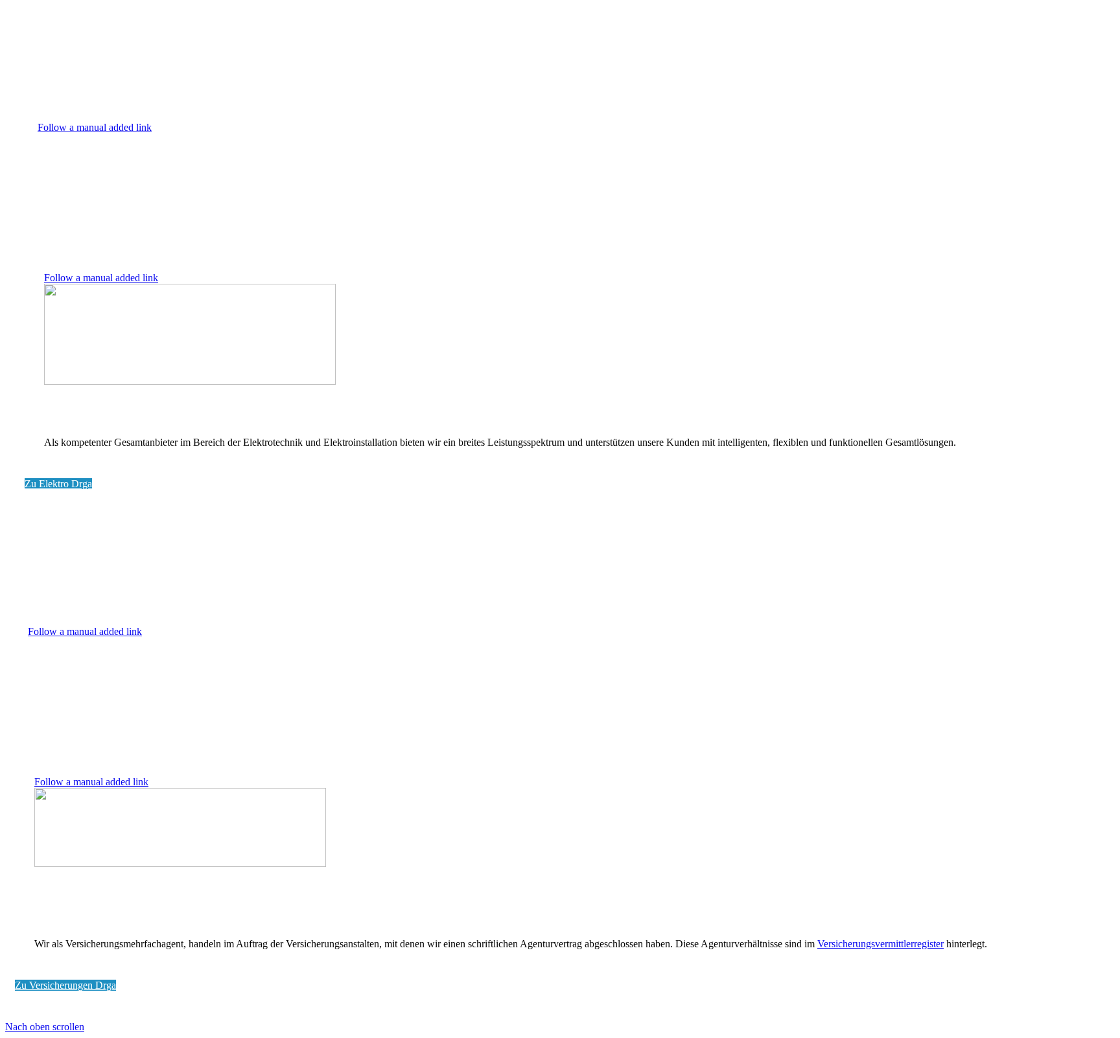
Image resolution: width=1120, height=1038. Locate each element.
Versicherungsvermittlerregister (880, 943)
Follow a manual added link (95, 127)
